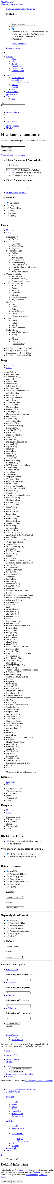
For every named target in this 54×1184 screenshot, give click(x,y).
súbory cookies (25, 1170)
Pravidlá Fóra (17, 68)
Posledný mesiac (16, 879)
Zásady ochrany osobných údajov (20, 1074)
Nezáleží (13, 871)
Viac (13, 73)
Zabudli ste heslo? (19, 43)
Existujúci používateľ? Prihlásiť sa (21, 9)
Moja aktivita (17, 80)
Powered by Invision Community (39, 1081)
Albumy (12, 213)
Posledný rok (15, 884)
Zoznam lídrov (18, 71)
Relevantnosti (17, 1039)
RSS (8, 1051)
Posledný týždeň (16, 876)
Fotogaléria (16, 66)
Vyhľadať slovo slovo (28, 173)
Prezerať (9, 57)
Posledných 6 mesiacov (19, 882)
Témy (12, 205)
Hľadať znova (7, 150)
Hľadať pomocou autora (16, 192)
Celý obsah (14, 203)
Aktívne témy (22, 82)
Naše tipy (15, 87)
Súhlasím (6, 1182)
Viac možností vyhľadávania (13, 155)
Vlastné (13, 887)
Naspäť (15, 1102)
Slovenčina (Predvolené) (22, 1069)
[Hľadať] (2, 108)
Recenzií (10, 995)
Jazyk (8, 1066)
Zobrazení (11, 1008)
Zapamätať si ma (18, 32)
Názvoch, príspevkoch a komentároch (25, 841)
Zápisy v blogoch (17, 208)
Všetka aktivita (18, 78)
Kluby (14, 59)
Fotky (12, 211)
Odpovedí (11, 982)
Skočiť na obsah (8, 2)
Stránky (13, 216)
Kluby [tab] (9, 232)
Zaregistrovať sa (13, 48)
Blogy (14, 64)
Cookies (9, 1076)
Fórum (14, 61)
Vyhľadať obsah (13, 1023)
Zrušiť (9, 1026)
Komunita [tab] (10, 230)
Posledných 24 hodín (18, 874)
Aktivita (9, 75)
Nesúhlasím (17, 1182)
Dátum (14, 1037)
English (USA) (18, 1071)
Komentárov (12, 969)
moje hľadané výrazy (21, 854)
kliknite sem (39, 1172)
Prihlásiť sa (17, 39)
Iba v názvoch (15, 844)
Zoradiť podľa (12, 1035)
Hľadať (15, 84)
